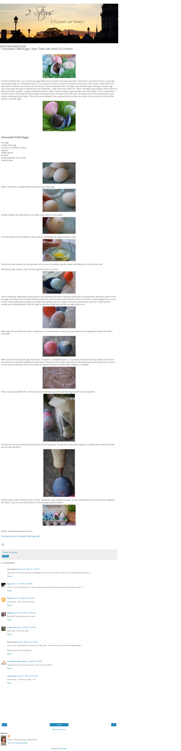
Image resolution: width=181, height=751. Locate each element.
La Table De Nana (14, 661)
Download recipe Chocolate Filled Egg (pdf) (20, 536)
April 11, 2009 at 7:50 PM (32, 661)
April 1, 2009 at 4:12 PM (26, 627)
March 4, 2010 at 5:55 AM (27, 676)
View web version (59, 729)
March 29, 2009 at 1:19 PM (28, 569)
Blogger (64, 749)
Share (5, 556)
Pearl (9, 598)
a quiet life (11, 627)
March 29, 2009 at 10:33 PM (23, 598)
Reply (9, 576)
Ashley (10, 613)
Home (59, 725)
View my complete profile (17, 743)
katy (9, 584)
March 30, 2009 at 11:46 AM (25, 613)
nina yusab (11, 676)
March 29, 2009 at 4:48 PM (22, 584)
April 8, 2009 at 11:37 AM (28, 642)
